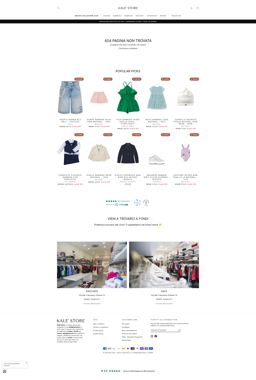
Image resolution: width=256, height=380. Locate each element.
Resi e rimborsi (98, 324)
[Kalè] (164, 265)
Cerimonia (152, 16)
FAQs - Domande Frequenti (132, 337)
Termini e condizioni (100, 327)
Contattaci (126, 327)
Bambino (117, 16)
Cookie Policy (98, 334)
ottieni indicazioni (92, 303)
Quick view (70, 115)
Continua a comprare (128, 48)
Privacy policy (98, 330)
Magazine (176, 16)
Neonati (140, 16)
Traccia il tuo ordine (129, 334)
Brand (163, 16)
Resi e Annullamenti (129, 330)
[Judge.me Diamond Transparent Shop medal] (137, 202)
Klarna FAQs (126, 340)
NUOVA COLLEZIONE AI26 (87, 16)
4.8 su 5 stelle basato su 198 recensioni (139, 371)
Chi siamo (125, 324)
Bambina (129, 16)
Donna (107, 16)
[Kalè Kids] (92, 265)
